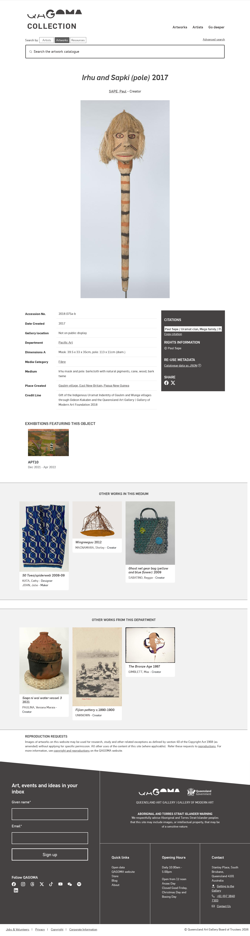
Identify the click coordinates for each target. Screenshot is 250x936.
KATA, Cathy (30, 581)
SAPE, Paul (117, 91)
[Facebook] (166, 383)
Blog (114, 880)
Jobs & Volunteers (17, 929)
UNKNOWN (82, 715)
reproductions (207, 746)
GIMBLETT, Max (138, 672)
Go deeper (216, 27)
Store (115, 876)
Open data (118, 867)
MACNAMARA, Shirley (90, 547)
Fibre (62, 362)
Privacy (40, 929)
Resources (78, 40)
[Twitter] (173, 383)
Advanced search (214, 39)
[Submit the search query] (28, 52)
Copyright (57, 929)
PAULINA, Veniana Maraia (38, 707)
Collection (52, 26)
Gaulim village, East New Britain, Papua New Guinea (94, 385)
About (115, 885)
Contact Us (224, 906)
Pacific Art (66, 342)
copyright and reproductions (72, 750)
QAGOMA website (123, 872)
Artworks (180, 27)
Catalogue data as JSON (180, 365)
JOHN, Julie (30, 585)
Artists (198, 27)
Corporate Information (83, 929)
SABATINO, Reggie (140, 577)
